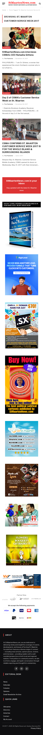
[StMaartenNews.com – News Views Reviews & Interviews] (22, 3)
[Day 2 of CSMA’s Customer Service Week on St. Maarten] (21, 84)
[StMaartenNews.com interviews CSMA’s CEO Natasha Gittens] (21, 38)
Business (6, 47)
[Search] (39, 3)
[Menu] (3, 3)
